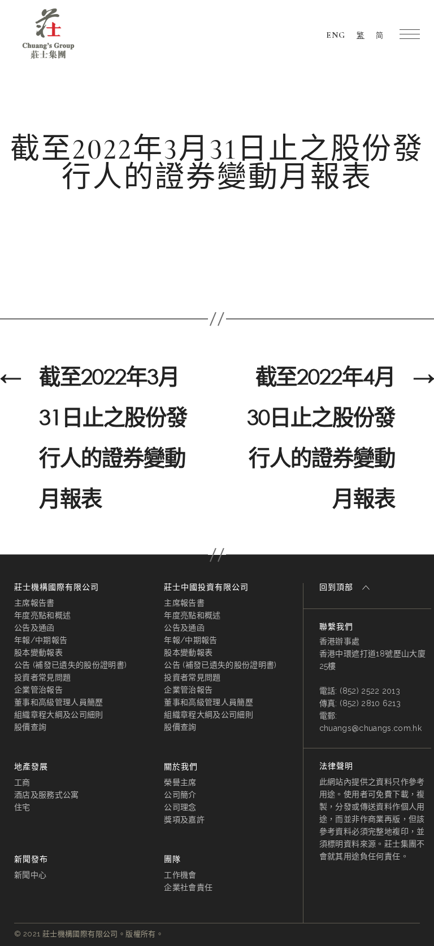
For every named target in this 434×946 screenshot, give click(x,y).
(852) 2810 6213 (370, 703)
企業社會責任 (188, 887)
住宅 (22, 807)
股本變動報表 (38, 652)
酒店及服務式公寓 (46, 794)
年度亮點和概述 (42, 615)
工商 (22, 782)
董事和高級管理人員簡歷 (58, 702)
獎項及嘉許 (184, 819)
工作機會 (180, 874)
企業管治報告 (38, 689)
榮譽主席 (180, 782)
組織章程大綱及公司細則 (58, 714)
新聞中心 (30, 874)
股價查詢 (30, 727)
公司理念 (180, 807)
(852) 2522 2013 (370, 690)
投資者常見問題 (42, 677)
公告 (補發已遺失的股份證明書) (70, 664)
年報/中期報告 (40, 640)
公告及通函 (34, 627)
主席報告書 (34, 602)
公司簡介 (180, 794)
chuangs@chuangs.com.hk (370, 728)
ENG (335, 35)
